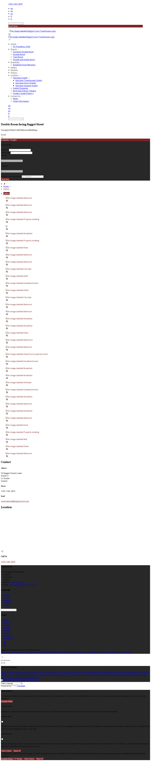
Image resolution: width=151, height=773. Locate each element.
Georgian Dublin (20, 78)
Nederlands (60, 675)
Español (6, 600)
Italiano (6, 605)
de (12, 8)
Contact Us (16, 96)
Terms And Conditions (109, 652)
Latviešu (88, 672)
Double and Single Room (24, 59)
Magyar (7, 675)
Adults (3, 155)
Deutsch (7, 595)
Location (15, 75)
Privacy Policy (126, 652)
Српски (4, 678)
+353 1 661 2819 (15, 4)
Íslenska (44, 675)
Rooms (14, 49)
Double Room (19, 54)
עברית (38, 675)
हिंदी (2, 675)
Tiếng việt (118, 675)
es (12, 13)
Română (135, 675)
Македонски (98, 672)
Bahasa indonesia (27, 675)
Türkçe (68, 675)
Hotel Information (21, 101)
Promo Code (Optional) (11, 176)
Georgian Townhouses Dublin (28, 80)
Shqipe (11, 678)
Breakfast (15, 62)
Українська (81, 675)
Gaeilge (72, 672)
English (6, 597)
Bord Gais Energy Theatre (24, 91)
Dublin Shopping (20, 88)
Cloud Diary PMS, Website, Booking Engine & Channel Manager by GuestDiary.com (37, 652)
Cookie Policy (91, 652)
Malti (120, 672)
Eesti (55, 672)
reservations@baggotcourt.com (15, 501)
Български (128, 672)
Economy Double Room (23, 52)
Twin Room (18, 57)
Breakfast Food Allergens (24, 65)
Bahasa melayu (110, 672)
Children (4, 166)
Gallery (14, 67)
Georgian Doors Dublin (25, 83)
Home (13, 44)
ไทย (73, 675)
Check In (4, 150)
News (15, 98)
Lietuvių (80, 672)
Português (103, 675)
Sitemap (79, 652)
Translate (21, 686)
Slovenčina (30, 678)
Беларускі (137, 672)
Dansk (41, 672)
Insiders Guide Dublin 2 (23, 93)
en (12, 11)
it (11, 19)
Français (7, 602)
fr (11, 16)
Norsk (51, 675)
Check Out (5, 152)
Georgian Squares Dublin (26, 85)
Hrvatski (15, 675)
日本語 (89, 675)
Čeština (145, 672)
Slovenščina (20, 678)
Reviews (14, 70)
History (14, 72)
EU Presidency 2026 (21, 46)
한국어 (95, 675)
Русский (127, 675)
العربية (60, 672)
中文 (37, 678)
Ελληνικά (48, 672)
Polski (111, 675)
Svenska (143, 675)
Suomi (66, 672)
